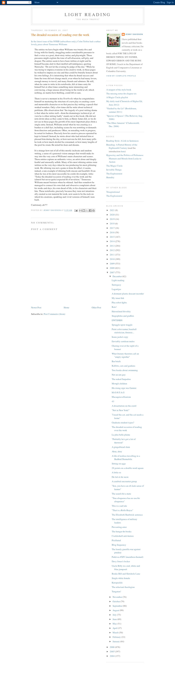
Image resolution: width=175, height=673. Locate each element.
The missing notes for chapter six (121, 93)
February (117, 636)
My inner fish (118, 298)
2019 (112, 219)
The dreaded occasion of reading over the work (127, 428)
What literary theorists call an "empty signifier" (125, 355)
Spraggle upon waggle (122, 324)
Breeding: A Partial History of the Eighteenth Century (121, 146)
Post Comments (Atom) (54, 313)
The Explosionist (114, 173)
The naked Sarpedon (121, 379)
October (116, 601)
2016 (112, 232)
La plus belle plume (121, 434)
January (116, 641)
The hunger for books (121, 531)
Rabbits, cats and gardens (123, 365)
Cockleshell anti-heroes (123, 535)
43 (113, 401)
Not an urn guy (119, 374)
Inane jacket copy (120, 336)
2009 (112, 263)
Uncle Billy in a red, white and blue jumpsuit (126, 567)
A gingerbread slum (121, 446)
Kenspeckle (117, 582)
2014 (112, 241)
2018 (112, 223)
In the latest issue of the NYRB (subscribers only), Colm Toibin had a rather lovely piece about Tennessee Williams (65, 43)
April (115, 628)
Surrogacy (116, 284)
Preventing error (119, 527)
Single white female (121, 578)
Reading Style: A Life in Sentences (122, 140)
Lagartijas (116, 289)
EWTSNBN (117, 320)
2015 (112, 236)
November (118, 596)
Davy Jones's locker (121, 561)
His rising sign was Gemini (124, 388)
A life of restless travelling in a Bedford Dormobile (126, 457)
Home (66, 307)
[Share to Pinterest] (93, 210)
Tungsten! (116, 591)
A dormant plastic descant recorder (128, 293)
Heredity (110, 177)
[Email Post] (76, 210)
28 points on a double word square (128, 468)
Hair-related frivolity (121, 311)
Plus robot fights (119, 302)
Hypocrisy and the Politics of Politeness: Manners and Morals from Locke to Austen (125, 158)
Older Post (96, 307)
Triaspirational (113, 191)
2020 (112, 214)
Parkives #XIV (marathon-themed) (127, 556)
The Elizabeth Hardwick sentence (127, 514)
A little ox (116, 472)
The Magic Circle (114, 165)
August (116, 610)
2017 (112, 227)
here (123, 151)
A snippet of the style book (118, 89)
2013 (112, 245)
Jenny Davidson (134, 34)
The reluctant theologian (123, 587)
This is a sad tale (119, 505)
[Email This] (80, 210)
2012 (112, 250)
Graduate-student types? (123, 422)
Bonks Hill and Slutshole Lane (126, 573)
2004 (112, 655)
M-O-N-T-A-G (118, 392)
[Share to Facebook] (90, 210)
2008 (112, 267)
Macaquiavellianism (121, 396)
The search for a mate (121, 493)
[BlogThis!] (83, 210)
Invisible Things (114, 169)
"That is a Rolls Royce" (122, 510)
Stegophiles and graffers (123, 315)
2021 (112, 210)
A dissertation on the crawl (124, 405)
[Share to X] (87, 210)
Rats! (114, 306)
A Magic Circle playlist (117, 97)
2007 (112, 272)
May (115, 623)
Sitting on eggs (119, 463)
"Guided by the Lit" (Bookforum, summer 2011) (121, 110)
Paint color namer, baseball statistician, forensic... (124, 331)
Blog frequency (119, 544)
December (117, 276)
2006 (112, 647)
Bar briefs (116, 361)
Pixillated (116, 540)
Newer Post (36, 307)
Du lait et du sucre (120, 476)
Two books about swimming (125, 370)
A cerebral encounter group (124, 481)
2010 (112, 259)
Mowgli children (119, 383)
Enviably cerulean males (123, 341)
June (115, 619)
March (116, 632)
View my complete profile (121, 76)
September (118, 605)
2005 (112, 651)
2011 (112, 254)
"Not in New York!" (121, 410)
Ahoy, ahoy (117, 451)
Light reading (88, 14)
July (115, 614)
